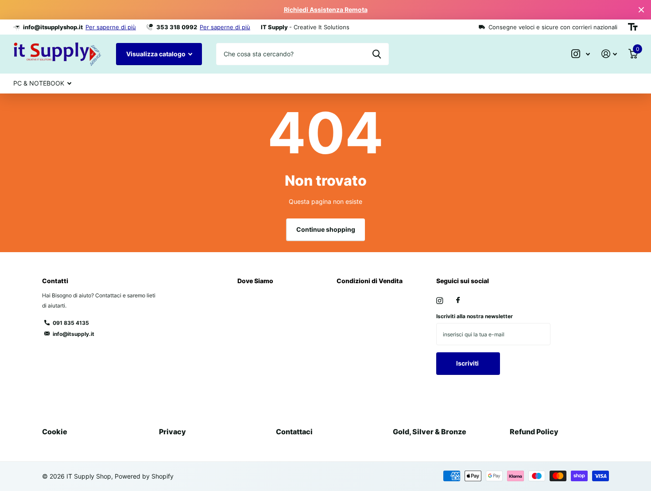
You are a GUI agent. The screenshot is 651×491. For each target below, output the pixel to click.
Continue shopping (325, 229)
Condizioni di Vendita (370, 280)
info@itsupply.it (73, 334)
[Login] (609, 54)
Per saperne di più (110, 27)
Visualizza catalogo (156, 54)
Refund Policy (534, 431)
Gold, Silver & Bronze (429, 431)
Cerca (376, 54)
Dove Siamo (255, 280)
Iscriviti (468, 363)
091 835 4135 (71, 323)
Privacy (172, 431)
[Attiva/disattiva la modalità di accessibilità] (633, 27)
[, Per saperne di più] (580, 54)
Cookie (54, 431)
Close (641, 9)
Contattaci (294, 431)
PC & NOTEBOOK (38, 83)
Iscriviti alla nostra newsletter (474, 316)
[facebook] (458, 300)
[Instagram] (439, 300)
